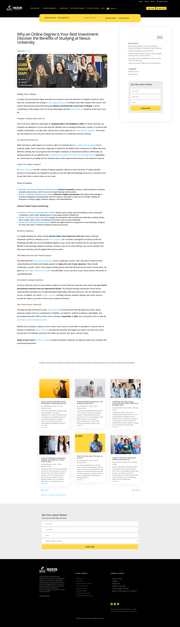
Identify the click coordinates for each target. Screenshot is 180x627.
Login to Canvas (117, 579)
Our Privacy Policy (44, 596)
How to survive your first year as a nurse (90, 457)
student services (48, 295)
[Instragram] (115, 604)
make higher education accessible (38, 270)
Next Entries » (136, 490)
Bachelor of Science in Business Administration (38, 189)
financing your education (42, 261)
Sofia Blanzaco (47, 406)
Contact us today (42, 340)
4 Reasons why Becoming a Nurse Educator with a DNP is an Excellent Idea (125, 403)
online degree (52, 310)
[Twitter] (121, 604)
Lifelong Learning (81, 591)
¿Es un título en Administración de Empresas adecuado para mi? (54, 402)
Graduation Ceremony (118, 586)
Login (140, 1)
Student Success (93, 8)
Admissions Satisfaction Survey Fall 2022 (140, 51)
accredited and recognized (85, 145)
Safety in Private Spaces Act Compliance (124, 591)
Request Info (161, 8)
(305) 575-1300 (163, 1)
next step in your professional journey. (32, 320)
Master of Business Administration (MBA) (36, 194)
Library (152, 1)
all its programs (55, 239)
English (113, 8)
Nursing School (63, 18)
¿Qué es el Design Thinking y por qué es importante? (144, 63)
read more (44, 427)
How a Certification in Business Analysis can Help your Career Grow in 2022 (53, 460)
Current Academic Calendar (120, 588)
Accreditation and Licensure (84, 596)
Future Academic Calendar (84, 583)
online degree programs (57, 102)
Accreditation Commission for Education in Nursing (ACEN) (71, 155)
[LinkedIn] (118, 604)
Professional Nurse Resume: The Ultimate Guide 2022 (90, 402)
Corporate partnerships (83, 593)
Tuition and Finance (77, 8)
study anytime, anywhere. (85, 130)
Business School (50, 18)
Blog (103, 8)
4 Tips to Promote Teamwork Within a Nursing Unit (124, 459)
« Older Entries (43, 490)
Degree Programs (49, 8)
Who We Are (35, 8)
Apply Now (151, 8)
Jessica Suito (27, 51)
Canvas (146, 1)
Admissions (64, 8)
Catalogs (114, 581)
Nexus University (76, 109)
